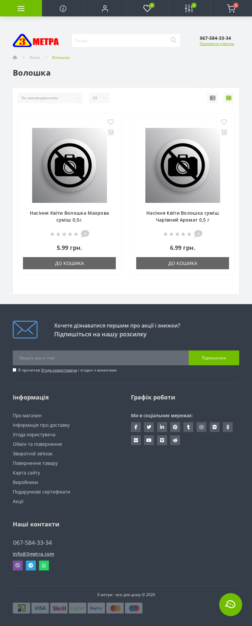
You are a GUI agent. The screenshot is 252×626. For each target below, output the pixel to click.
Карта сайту (26, 473)
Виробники (25, 482)
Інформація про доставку (41, 425)
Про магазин (27, 415)
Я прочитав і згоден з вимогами (67, 370)
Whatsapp (44, 565)
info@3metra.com (33, 554)
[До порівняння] (111, 132)
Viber (18, 565)
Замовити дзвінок (217, 43)
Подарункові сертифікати (41, 492)
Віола (35, 57)
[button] (105, 8)
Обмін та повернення (37, 444)
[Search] (173, 40)
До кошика (69, 263)
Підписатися (214, 358)
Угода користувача (59, 370)
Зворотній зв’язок (32, 453)
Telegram (31, 565)
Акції (18, 501)
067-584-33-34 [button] (32, 542)
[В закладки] (111, 122)
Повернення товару (35, 463)
